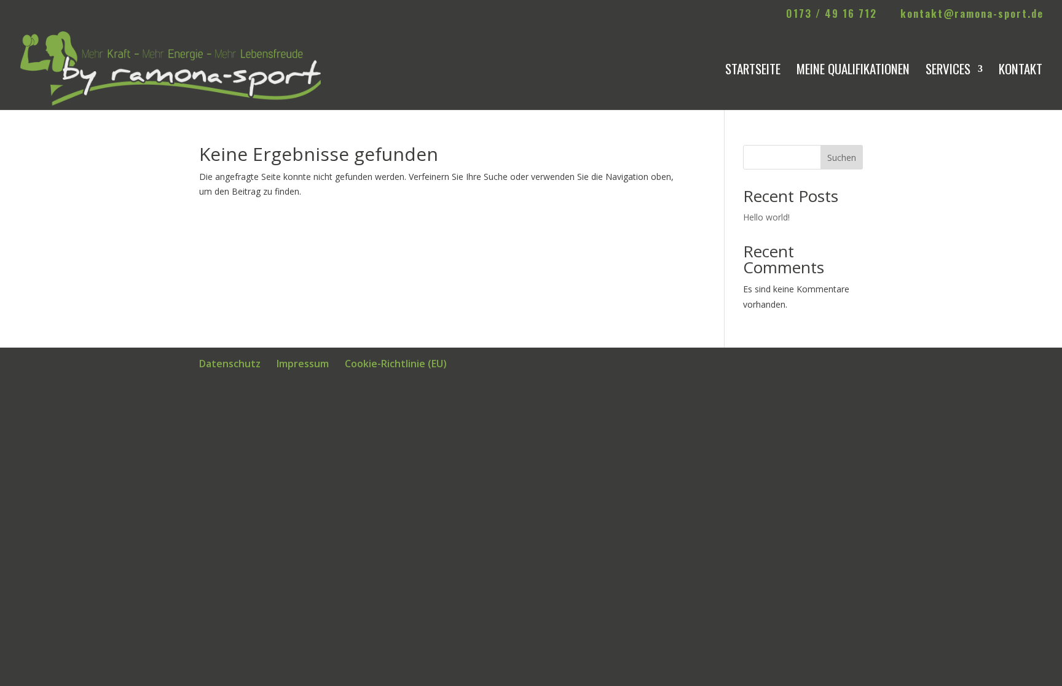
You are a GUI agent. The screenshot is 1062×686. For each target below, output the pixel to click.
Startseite (753, 71)
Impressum (303, 363)
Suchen (841, 157)
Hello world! (766, 217)
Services (948, 71)
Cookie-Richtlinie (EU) (396, 363)
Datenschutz (230, 363)
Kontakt (1020, 71)
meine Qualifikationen (853, 71)
